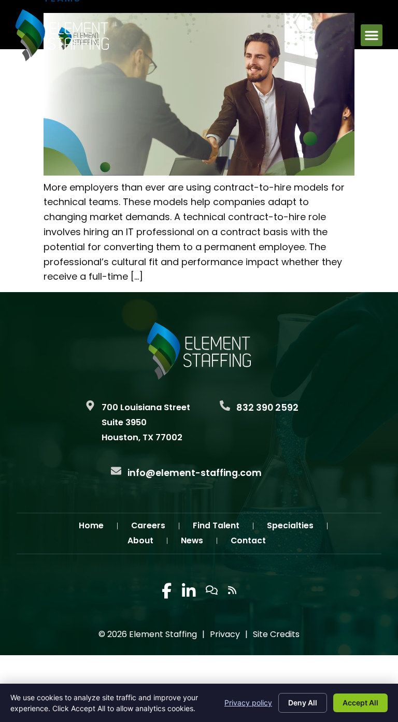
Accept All (360, 702)
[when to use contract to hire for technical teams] (199, 172)
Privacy (225, 634)
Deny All (302, 702)
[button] (371, 35)
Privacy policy (248, 702)
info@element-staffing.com (194, 473)
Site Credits (276, 634)
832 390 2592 (267, 407)
